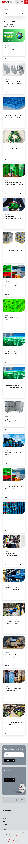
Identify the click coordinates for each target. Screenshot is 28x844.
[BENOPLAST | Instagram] (16, 800)
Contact (5, 824)
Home (4, 9)
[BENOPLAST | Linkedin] (6, 800)
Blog (7, 9)
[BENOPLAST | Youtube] (22, 800)
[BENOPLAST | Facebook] (11, 800)
